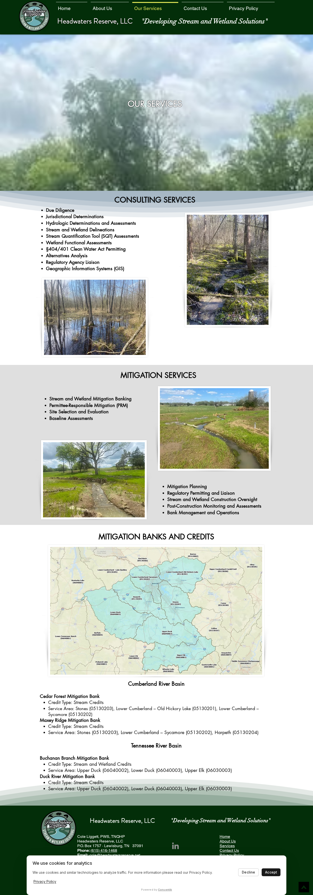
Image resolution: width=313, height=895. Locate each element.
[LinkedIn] (175, 846)
